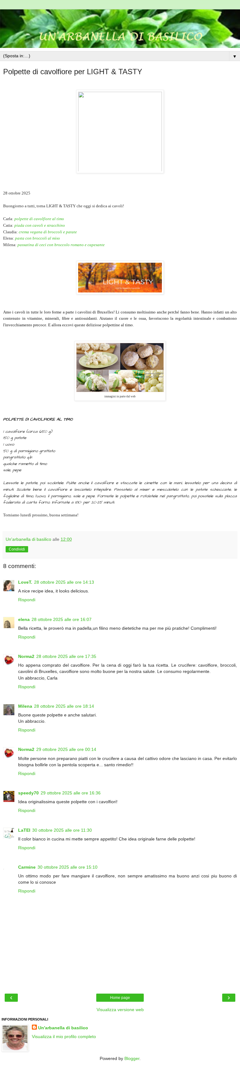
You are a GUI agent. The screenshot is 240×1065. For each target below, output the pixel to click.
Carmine (27, 867)
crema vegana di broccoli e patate (48, 232)
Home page (120, 997)
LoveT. (25, 582)
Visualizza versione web (120, 1009)
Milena (25, 706)
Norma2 (26, 656)
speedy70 (28, 792)
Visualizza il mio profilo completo (64, 1036)
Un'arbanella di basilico (63, 1027)
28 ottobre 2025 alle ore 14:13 (64, 582)
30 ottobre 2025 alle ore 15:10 (68, 867)
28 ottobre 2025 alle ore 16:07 (62, 619)
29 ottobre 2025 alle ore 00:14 (66, 749)
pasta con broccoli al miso (37, 238)
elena (24, 619)
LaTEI (24, 830)
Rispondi (26, 599)
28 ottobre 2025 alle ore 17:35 (66, 656)
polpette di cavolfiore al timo (39, 218)
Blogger (131, 1058)
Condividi (17, 549)
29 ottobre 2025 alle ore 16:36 (71, 792)
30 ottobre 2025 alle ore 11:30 (62, 830)
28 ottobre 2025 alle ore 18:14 (64, 706)
